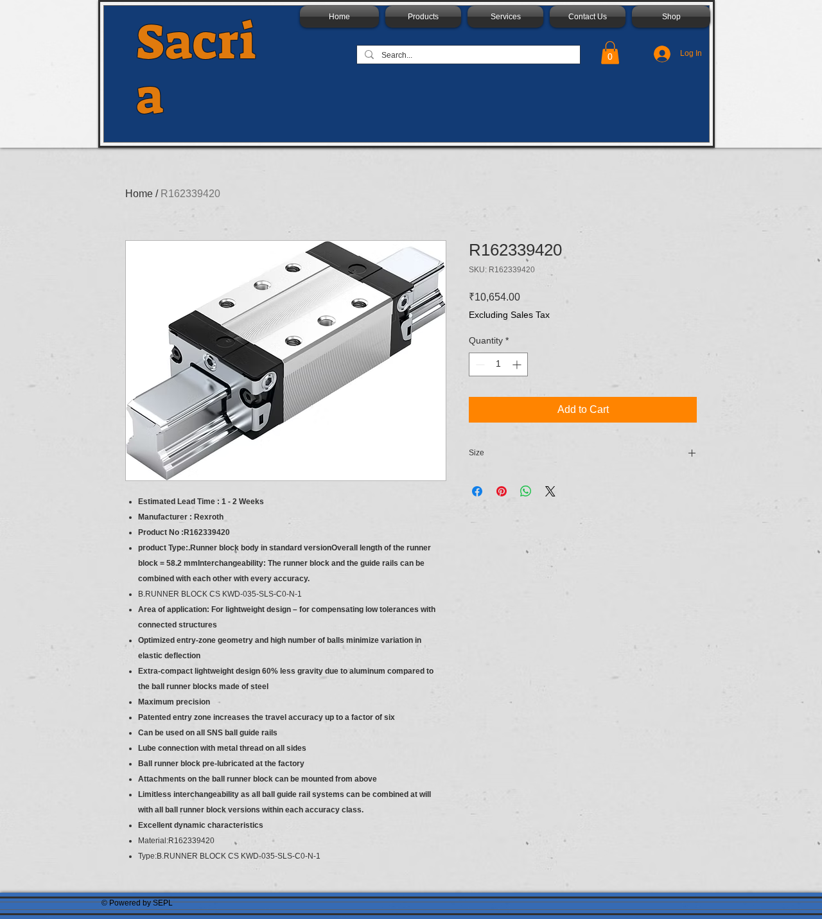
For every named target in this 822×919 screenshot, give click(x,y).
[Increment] (518, 364)
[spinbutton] (498, 364)
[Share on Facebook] (477, 491)
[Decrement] (479, 364)
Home (139, 193)
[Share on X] (550, 491)
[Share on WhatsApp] (526, 491)
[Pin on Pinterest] (501, 491)
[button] (610, 52)
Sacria (196, 69)
